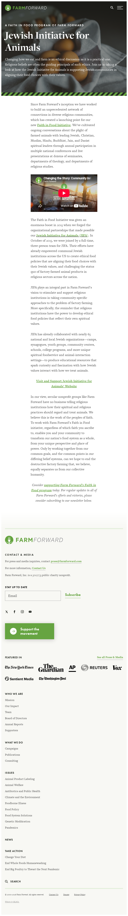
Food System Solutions (18, 815)
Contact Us (39, 568)
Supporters (11, 730)
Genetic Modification (17, 821)
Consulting (11, 761)
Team (8, 712)
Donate (66, 894)
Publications (12, 755)
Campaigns (11, 748)
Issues (9, 773)
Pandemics (11, 828)
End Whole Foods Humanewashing (25, 863)
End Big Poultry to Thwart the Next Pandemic (32, 869)
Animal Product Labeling (20, 779)
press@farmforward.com (66, 561)
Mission (9, 700)
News (9, 839)
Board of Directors (16, 718)
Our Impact (12, 706)
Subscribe (73, 594)
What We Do (14, 742)
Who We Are (14, 694)
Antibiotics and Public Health (22, 791)
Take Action (14, 851)
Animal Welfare (14, 785)
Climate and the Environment (22, 797)
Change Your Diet (15, 857)
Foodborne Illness (15, 803)
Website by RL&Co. (12, 901)
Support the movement (29, 631)
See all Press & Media (110, 657)
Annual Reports (14, 724)
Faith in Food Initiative (54, 125)
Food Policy (12, 809)
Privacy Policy (79, 894)
